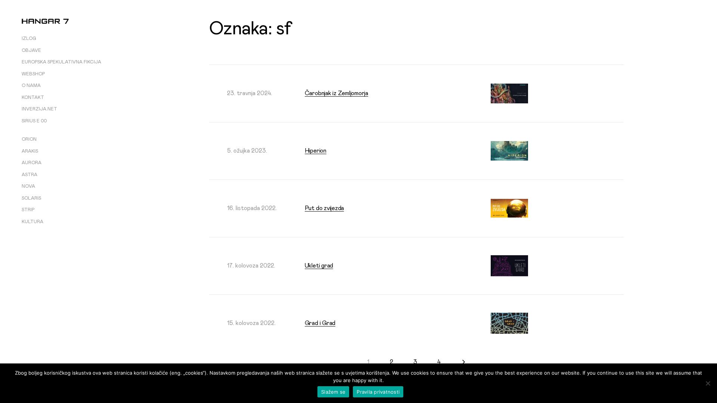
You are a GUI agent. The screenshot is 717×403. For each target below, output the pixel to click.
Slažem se (333, 392)
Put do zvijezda (324, 208)
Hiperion (315, 151)
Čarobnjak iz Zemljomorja (336, 93)
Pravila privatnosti (378, 392)
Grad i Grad (320, 323)
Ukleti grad (319, 266)
